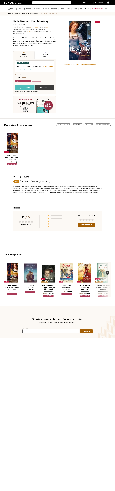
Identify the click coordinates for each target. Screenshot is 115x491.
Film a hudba (54, 8)
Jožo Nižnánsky (48, 291)
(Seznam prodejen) (48, 66)
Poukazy (38, 8)
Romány (23, 13)
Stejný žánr (89, 124)
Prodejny (75, 8)
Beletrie (16, 13)
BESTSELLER (44, 281)
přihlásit (86, 331)
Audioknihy (28, 8)
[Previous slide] (63, 41)
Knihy (11, 8)
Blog (81, 8)
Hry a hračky (46, 8)
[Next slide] (98, 41)
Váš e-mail (25, 328)
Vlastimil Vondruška (103, 291)
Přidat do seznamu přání (89, 64)
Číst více (15, 48)
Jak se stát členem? (36, 81)
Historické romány (33, 13)
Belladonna (30, 31)
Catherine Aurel (34, 27)
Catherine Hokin (30, 287)
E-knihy (19, 8)
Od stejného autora (64, 124)
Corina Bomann (85, 291)
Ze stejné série (77, 124)
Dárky (69, 8)
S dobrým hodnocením (102, 124)
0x (24, 27)
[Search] (68, 3)
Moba (47, 27)
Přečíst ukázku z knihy (72, 64)
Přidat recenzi (86, 225)
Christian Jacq (66, 289)
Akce (88, 8)
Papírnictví (62, 8)
